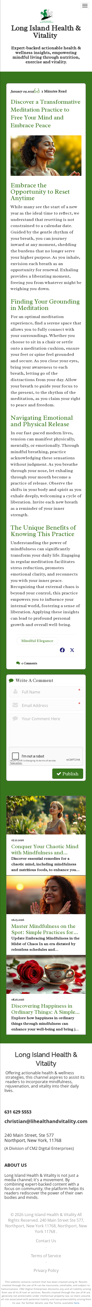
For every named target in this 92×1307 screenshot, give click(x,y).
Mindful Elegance (37, 640)
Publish (70, 774)
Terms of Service (46, 1255)
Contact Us (46, 1240)
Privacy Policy (46, 1270)
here (76, 1303)
